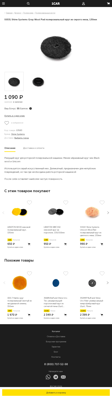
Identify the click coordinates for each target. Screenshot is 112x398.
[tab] (9, 148)
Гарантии (56, 346)
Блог (56, 352)
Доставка (33, 148)
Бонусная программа (56, 341)
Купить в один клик (14, 115)
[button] (56, 392)
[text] (83, 3)
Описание (9, 148)
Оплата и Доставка (56, 336)
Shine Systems (18, 134)
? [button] (30, 108)
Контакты (56, 357)
